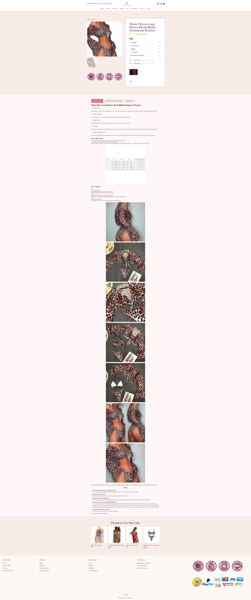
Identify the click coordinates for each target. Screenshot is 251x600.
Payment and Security (44, 568)
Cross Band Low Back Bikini (132, 545)
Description (134, 42)
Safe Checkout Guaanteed (137, 55)
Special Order (42, 565)
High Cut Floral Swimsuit (96, 545)
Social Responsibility (43, 570)
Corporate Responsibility (8, 570)
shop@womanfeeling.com (145, 563)
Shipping (133, 49)
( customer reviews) (141, 34)
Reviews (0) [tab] (129, 101)
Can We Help (134, 52)
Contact (90, 563)
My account (91, 565)
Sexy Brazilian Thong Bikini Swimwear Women (117, 546)
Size (130, 63)
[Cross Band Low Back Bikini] (134, 534)
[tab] (145, 42)
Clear (152, 58)
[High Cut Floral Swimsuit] (99, 534)
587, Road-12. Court (143, 568)
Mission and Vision (7, 565)
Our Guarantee (135, 45)
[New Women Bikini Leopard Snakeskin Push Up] (152, 534)
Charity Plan (5, 568)
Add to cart (135, 72)
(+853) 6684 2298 (143, 565)
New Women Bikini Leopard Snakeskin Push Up (151, 546)
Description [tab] (97, 101)
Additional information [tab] (113, 101)
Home (88, 19)
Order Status (91, 568)
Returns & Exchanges (93, 570)
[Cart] (157, 4)
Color (130, 60)
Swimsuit (93, 19)
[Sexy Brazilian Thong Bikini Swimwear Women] (117, 534)
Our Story (5, 563)
